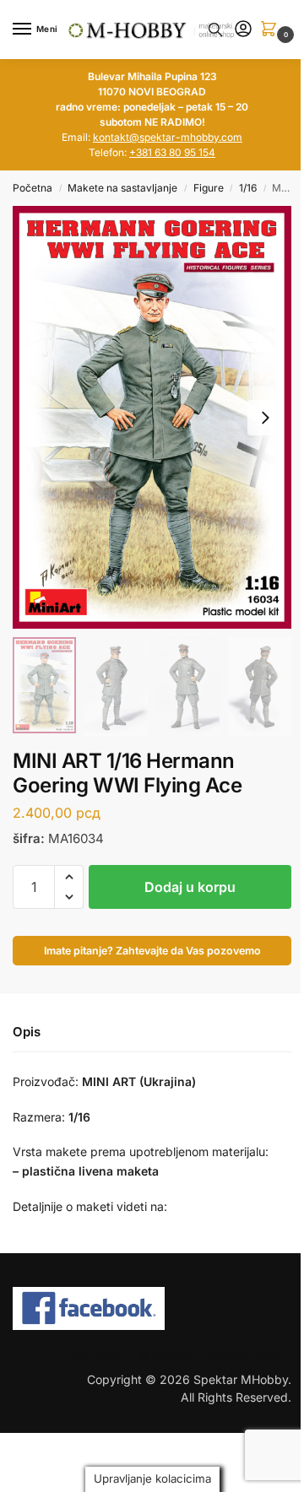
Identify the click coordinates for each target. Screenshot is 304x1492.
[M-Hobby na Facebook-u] (152, 1309)
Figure (208, 187)
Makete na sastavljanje (122, 187)
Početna (32, 187)
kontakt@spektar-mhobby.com (167, 137)
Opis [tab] (27, 1032)
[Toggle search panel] (215, 29)
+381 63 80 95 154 (172, 152)
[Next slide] (265, 417)
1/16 (248, 187)
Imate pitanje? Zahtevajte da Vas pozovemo (152, 950)
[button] (271, 30)
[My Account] (243, 30)
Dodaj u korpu (190, 886)
